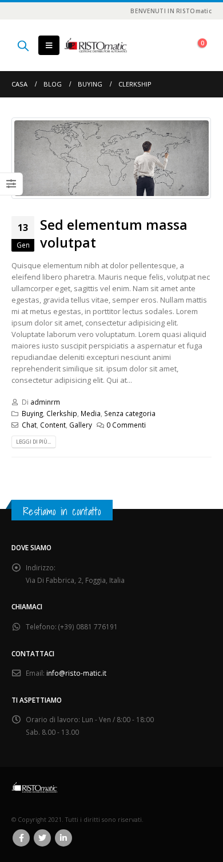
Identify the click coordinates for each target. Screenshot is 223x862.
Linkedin (63, 838)
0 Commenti (126, 424)
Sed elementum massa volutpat (114, 233)
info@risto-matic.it (76, 672)
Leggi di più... (33, 441)
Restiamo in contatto (62, 511)
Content (53, 424)
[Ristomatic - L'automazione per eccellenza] (95, 45)
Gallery (80, 424)
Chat (29, 424)
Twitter (42, 838)
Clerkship (61, 413)
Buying (32, 413)
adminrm (45, 401)
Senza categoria (130, 413)
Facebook (21, 838)
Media (91, 413)
